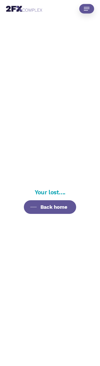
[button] (86, 8)
